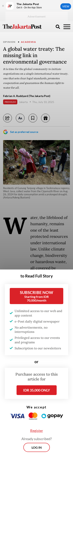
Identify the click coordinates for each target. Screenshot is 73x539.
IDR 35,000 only (36, 390)
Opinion (9, 41)
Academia (28, 41)
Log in (37, 447)
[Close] (3, 6)
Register (36, 430)
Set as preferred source (24, 131)
